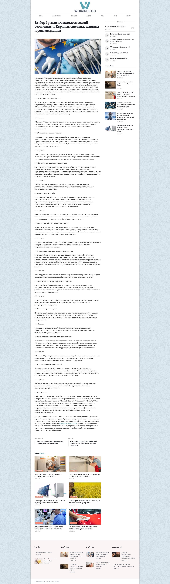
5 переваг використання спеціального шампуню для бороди (128, 555)
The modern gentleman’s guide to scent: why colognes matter (126, 84)
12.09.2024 (37, 35)
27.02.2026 (37, 479)
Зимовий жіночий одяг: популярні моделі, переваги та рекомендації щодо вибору (125, 116)
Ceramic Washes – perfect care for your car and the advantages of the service (83, 528)
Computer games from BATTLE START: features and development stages (126, 105)
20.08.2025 (37, 505)
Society (128, 16)
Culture (89, 16)
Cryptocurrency (56, 16)
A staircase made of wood (115, 26)
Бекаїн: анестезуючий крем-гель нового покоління (102, 564)
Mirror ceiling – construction (119, 53)
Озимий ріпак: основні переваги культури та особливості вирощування (84, 502)
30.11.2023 (98, 568)
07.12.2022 (46, 563)
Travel (102, 16)
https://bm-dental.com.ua (68, 423)
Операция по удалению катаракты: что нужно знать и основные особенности (49, 528)
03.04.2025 (37, 531)
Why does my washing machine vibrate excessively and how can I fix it (48, 475)
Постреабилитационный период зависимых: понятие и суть (103, 554)
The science (74, 16)
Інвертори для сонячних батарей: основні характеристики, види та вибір (50, 502)
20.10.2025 (119, 109)
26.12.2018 (116, 568)
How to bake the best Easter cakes (120, 34)
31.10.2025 (71, 479)
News (40, 16)
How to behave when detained (119, 58)
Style (115, 16)
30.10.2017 (38, 555)
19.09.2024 (98, 558)
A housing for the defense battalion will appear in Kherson (122, 40)
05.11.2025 (119, 88)
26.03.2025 (72, 531)
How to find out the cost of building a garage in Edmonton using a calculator (84, 475)
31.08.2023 (124, 560)
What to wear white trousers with (120, 47)
